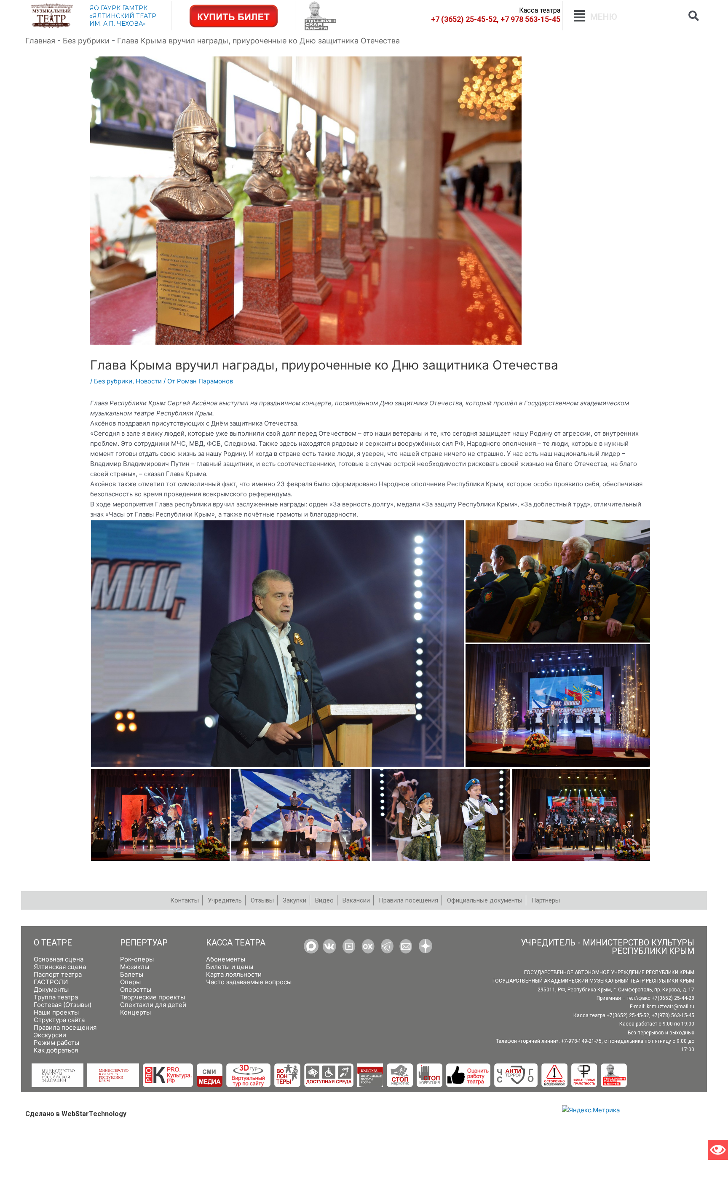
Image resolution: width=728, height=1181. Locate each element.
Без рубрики (113, 381)
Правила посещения (65, 1027)
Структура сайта (59, 1020)
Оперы (130, 982)
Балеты (131, 974)
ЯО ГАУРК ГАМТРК (118, 8)
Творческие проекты (152, 997)
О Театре (53, 943)
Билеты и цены (229, 967)
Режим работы (56, 1043)
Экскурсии (50, 1035)
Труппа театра (56, 997)
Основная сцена (58, 959)
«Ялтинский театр (122, 16)
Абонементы (225, 959)
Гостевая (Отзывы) (62, 1005)
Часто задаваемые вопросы (249, 982)
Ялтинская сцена (60, 967)
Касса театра (235, 943)
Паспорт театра (58, 974)
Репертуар (144, 943)
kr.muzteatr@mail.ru (670, 1007)
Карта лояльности (234, 974)
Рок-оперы (137, 959)
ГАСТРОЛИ (51, 982)
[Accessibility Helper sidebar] (718, 1150)
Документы (51, 990)
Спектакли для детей (153, 1005)
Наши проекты (56, 1012)
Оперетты (135, 990)
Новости (149, 381)
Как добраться (56, 1050)
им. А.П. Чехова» (117, 23)
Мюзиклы (134, 967)
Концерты (135, 1012)
